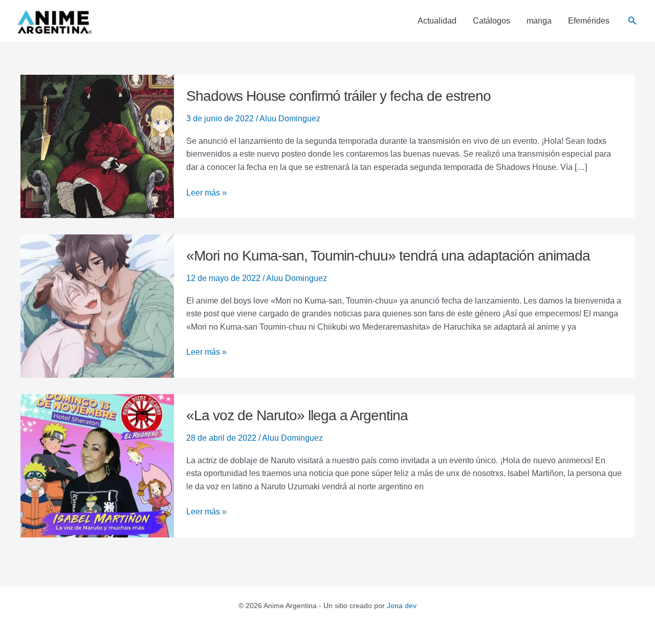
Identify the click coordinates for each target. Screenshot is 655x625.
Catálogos (491, 21)
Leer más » (206, 191)
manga (539, 21)
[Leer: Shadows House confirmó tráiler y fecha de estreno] (97, 145)
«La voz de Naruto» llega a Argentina (297, 415)
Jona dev (402, 605)
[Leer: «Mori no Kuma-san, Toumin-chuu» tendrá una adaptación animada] (97, 305)
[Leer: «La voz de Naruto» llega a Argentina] (97, 465)
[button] (632, 21)
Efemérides (588, 21)
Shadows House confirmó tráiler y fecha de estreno (338, 96)
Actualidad (437, 21)
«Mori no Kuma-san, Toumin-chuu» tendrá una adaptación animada (388, 256)
